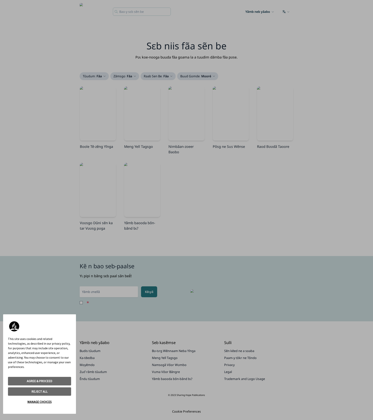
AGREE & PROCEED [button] (39, 381)
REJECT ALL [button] (39, 391)
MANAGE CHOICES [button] (39, 402)
